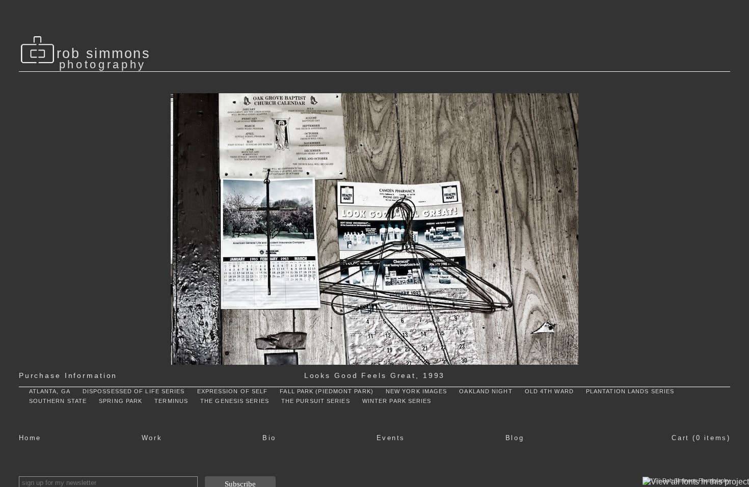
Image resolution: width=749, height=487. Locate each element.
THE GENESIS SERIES (234, 401)
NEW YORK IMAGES (416, 391)
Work (152, 438)
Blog (514, 438)
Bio (269, 438)
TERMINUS (171, 401)
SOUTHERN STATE (58, 401)
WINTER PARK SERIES (397, 401)
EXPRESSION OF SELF (232, 391)
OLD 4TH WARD (549, 391)
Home (30, 438)
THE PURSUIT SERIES (315, 401)
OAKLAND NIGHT (485, 391)
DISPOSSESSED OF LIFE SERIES (134, 391)
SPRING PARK (120, 401)
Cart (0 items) (701, 438)
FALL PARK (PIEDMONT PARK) (326, 391)
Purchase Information (68, 375)
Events (391, 438)
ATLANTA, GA (49, 391)
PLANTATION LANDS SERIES (630, 391)
